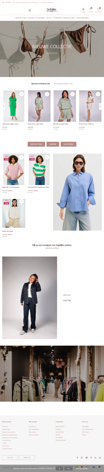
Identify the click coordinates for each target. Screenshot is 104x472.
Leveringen (5, 446)
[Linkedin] (100, 457)
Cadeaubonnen (7, 448)
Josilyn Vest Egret (7, 231)
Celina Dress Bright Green (10, 124)
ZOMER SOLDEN (69, 18)
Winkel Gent (6, 429)
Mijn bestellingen (34, 429)
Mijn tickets (32, 432)
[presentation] (3, 106)
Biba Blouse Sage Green (60, 124)
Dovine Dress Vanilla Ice (86, 124)
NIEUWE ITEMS (21, 18)
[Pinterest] (91, 457)
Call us (10, 457)
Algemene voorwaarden (10, 437)
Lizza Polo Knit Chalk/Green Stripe (38, 187)
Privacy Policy (6, 440)
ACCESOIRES (40, 18)
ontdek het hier (52, 53)
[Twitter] (86, 457)
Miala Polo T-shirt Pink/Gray (10, 187)
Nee (68, 468)
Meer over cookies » (82, 468)
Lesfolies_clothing (52, 248)
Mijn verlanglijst (33, 435)
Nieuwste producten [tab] (40, 84)
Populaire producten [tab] (63, 84)
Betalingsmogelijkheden (9, 435)
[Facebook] (77, 457)
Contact (4, 443)
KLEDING (31, 18)
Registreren (32, 426)
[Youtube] (95, 457)
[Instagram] (82, 457)
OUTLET (49, 18)
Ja (59, 468)
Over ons (67, 300)
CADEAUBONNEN (82, 18)
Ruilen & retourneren (8, 432)
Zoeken (30, 10)
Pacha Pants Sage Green (35, 124)
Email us (27, 457)
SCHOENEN (57, 18)
